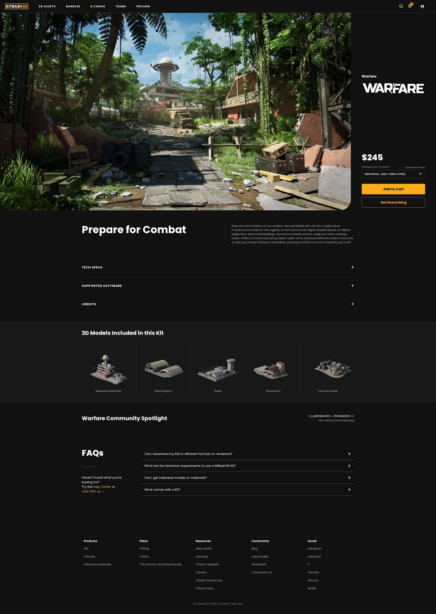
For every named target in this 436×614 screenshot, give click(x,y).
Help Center (102, 487)
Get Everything (393, 202)
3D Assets (47, 6)
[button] (339, 111)
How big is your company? (376, 166)
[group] (108, 368)
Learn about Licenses (415, 167)
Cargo (99, 6)
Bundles (73, 6)
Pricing (143, 6)
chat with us (91, 491)
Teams (120, 6)
